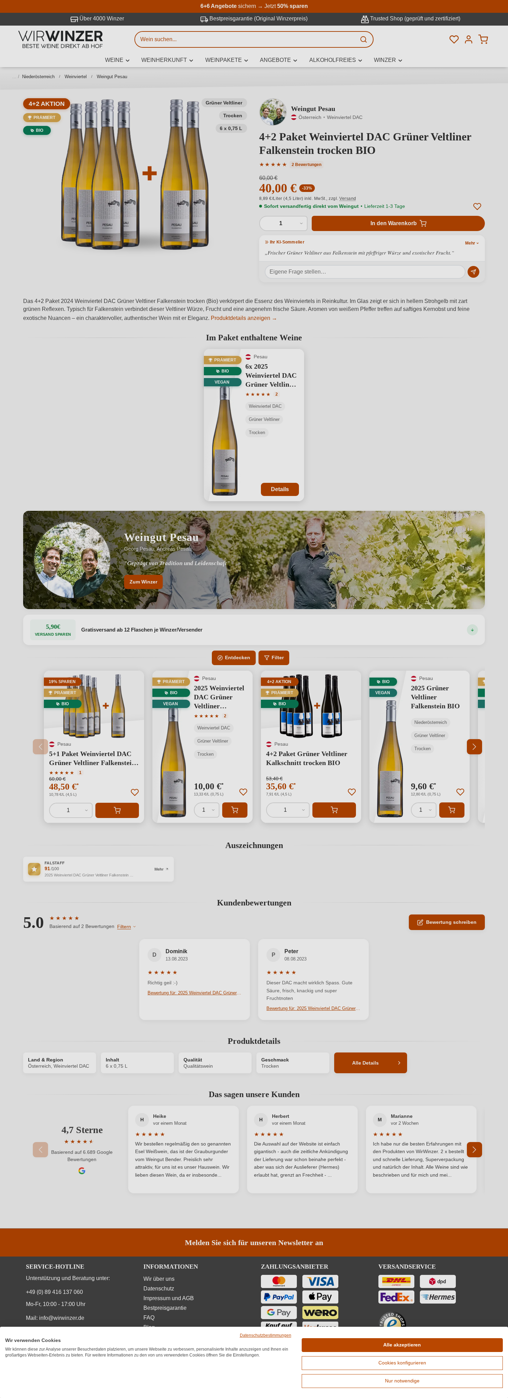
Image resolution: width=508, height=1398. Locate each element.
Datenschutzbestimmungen (265, 1335)
